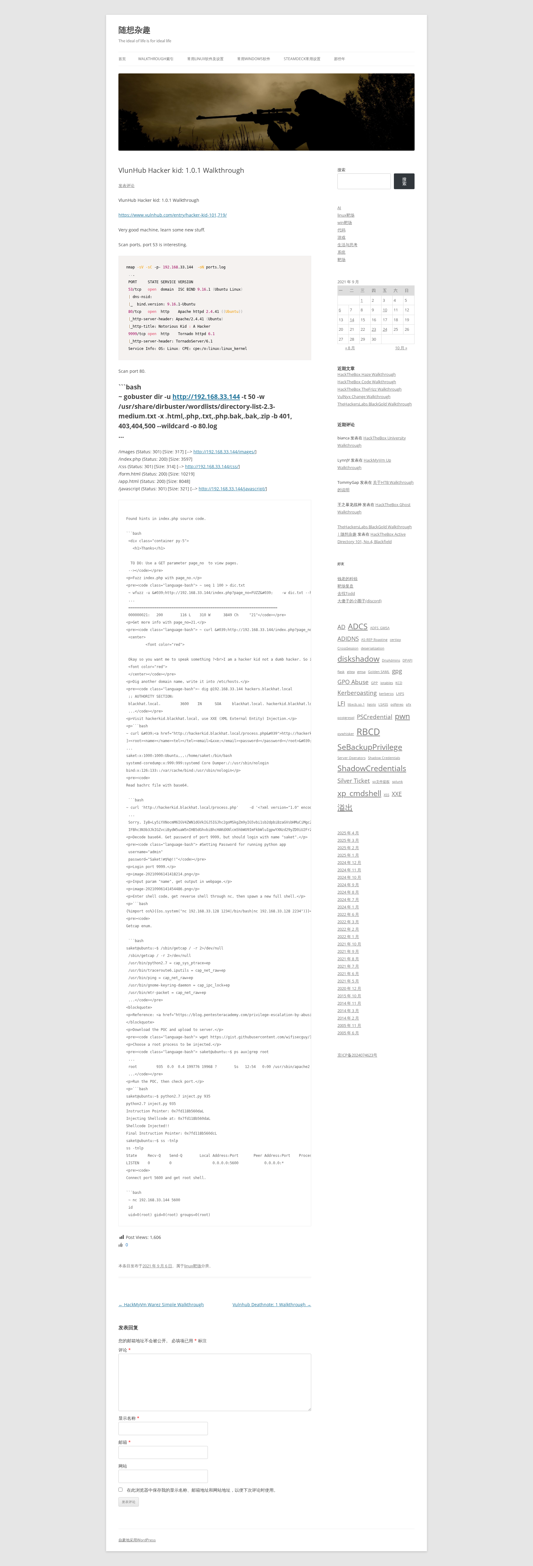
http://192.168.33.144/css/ (211, 466)
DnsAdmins (391, 660)
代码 (341, 230)
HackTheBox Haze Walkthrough (366, 374)
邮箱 (124, 1442)
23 (374, 329)
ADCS (358, 626)
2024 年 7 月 (348, 899)
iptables (386, 683)
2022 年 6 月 (348, 914)
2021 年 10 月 (349, 944)
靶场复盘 (345, 586)
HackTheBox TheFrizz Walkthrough (369, 389)
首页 (122, 58)
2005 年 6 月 (348, 1033)
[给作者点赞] (121, 1245)
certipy (395, 640)
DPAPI (407, 660)
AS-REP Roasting (374, 640)
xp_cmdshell (359, 793)
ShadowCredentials (371, 768)
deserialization (372, 648)
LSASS (383, 704)
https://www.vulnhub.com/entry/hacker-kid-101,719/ (172, 215)
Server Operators (351, 758)
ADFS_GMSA (380, 628)
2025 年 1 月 (348, 855)
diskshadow (358, 659)
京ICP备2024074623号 (357, 1055)
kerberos (386, 694)
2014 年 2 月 (348, 1018)
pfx (408, 704)
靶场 (341, 259)
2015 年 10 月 (349, 996)
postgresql (345, 718)
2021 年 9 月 (348, 951)
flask (341, 672)
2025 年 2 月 (348, 847)
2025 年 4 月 (348, 833)
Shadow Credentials (384, 758)
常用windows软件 (253, 58)
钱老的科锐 (347, 578)
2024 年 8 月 (348, 892)
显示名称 (128, 1418)
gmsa (361, 672)
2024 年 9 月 (348, 884)
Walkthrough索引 (156, 58)
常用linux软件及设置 (205, 58)
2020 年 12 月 (349, 988)
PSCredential (374, 717)
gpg (397, 671)
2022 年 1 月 (348, 936)
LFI (341, 704)
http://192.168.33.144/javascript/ (232, 489)
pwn (402, 716)
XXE (397, 794)
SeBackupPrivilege (369, 747)
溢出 (345, 807)
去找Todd (346, 593)
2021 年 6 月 (348, 973)
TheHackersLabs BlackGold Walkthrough (374, 404)
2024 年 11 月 (349, 870)
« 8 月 (350, 348)
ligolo (371, 704)
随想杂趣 (134, 29)
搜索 (341, 169)
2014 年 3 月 (348, 1010)
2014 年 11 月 (349, 1003)
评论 (124, 1350)
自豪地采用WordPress (137, 1540)
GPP (374, 683)
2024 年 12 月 (349, 862)
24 (385, 329)
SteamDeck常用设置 (302, 58)
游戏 (341, 237)
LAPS (400, 694)
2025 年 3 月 (348, 840)
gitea (351, 672)
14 (352, 319)
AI (339, 207)
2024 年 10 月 (349, 877)
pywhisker (345, 734)
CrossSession (347, 648)
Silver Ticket (353, 781)
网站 (122, 1466)
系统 (341, 252)
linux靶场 (192, 1266)
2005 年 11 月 (349, 1025)
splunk (397, 781)
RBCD (368, 731)
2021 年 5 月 (348, 981)
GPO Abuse (353, 682)
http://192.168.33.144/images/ (224, 452)
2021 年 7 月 (348, 966)
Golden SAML (379, 672)
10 (385, 310)
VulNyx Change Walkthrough (363, 396)
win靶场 (344, 222)
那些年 (339, 58)
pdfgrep (396, 704)
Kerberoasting (357, 693)
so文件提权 (381, 781)
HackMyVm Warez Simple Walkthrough (161, 1304)
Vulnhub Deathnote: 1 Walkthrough (272, 1304)
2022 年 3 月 (348, 921)
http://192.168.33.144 (206, 396)
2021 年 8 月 (348, 959)
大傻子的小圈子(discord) (359, 601)
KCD (398, 683)
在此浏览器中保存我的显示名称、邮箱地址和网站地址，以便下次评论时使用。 (202, 1490)
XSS (386, 795)
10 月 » (401, 348)
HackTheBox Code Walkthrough (366, 381)
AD (341, 627)
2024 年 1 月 (348, 907)
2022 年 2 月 (348, 929)
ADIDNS (348, 639)
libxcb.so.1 (356, 704)
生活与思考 (347, 244)
